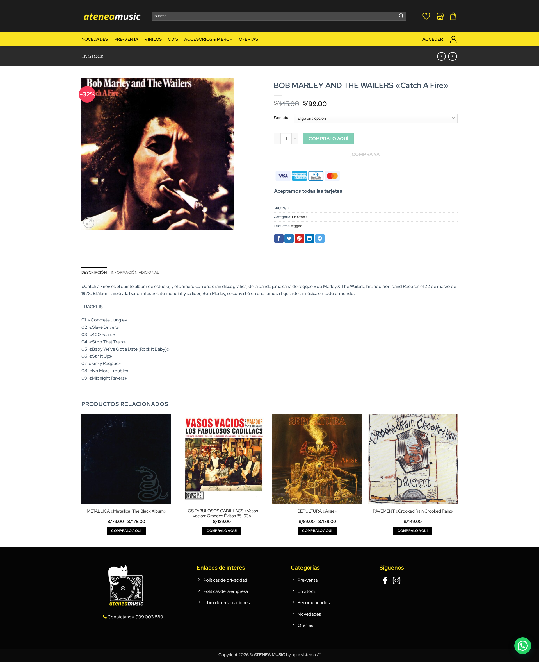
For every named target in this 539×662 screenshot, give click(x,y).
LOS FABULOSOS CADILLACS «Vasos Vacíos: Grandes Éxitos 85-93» (222, 513)
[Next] (457, 480)
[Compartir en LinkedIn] (309, 238)
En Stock (92, 56)
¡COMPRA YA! (365, 154)
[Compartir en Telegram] (320, 238)
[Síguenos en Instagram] (396, 581)
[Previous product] (452, 56)
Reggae (295, 225)
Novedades (94, 39)
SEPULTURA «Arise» (317, 511)
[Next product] (441, 56)
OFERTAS (248, 39)
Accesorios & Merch (208, 39)
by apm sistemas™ (303, 654)
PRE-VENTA (126, 39)
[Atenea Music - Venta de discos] (112, 16)
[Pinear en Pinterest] (299, 238)
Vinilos (153, 39)
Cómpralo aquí (328, 139)
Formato (281, 118)
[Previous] (81, 480)
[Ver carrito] (453, 16)
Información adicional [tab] (135, 272)
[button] (88, 222)
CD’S (173, 39)
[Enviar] (401, 16)
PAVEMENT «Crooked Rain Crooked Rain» (413, 511)
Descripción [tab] (94, 272)
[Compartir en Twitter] (289, 238)
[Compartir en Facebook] (279, 238)
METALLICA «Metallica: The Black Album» (126, 511)
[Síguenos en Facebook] (385, 581)
